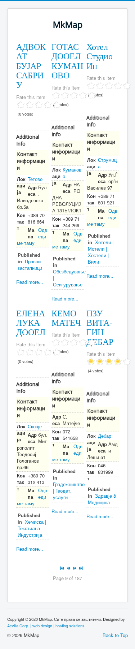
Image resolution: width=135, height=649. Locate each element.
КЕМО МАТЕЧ (66, 317)
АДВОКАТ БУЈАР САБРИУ (31, 66)
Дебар (104, 435)
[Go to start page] (63, 568)
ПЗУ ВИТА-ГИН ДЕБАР (99, 327)
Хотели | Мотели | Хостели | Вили (100, 252)
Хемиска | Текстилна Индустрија (32, 528)
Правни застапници (30, 264)
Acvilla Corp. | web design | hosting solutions (46, 625)
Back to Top (115, 635)
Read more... (29, 281)
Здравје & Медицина (102, 499)
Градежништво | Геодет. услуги (69, 491)
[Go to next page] (75, 568)
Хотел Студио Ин (99, 56)
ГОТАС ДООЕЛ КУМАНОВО (67, 61)
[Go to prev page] (69, 568)
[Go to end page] (81, 568)
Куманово (72, 172)
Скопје (35, 426)
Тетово (35, 179)
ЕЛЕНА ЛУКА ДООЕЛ (30, 322)
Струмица (107, 163)
